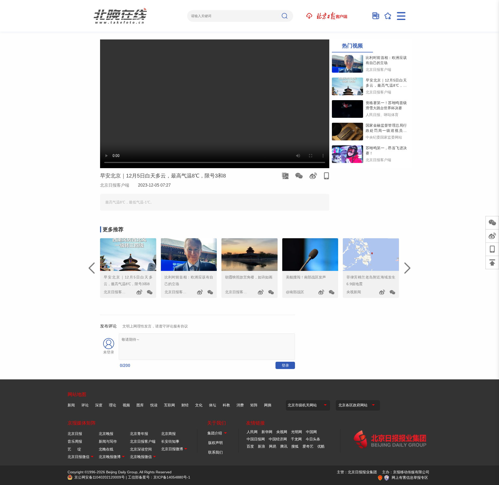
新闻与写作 (108, 441)
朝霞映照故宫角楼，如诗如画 (248, 277)
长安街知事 (170, 441)
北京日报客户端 (114, 185)
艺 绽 (74, 449)
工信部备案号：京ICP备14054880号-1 (159, 477)
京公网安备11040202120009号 (99, 477)
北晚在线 (106, 449)
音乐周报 (75, 441)
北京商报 (168, 434)
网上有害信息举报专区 (410, 477)
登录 (285, 365)
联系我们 (215, 452)
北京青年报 (139, 434)
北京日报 (75, 434)
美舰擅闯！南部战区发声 (306, 277)
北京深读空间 (141, 449)
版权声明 (215, 443)
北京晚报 (106, 434)
